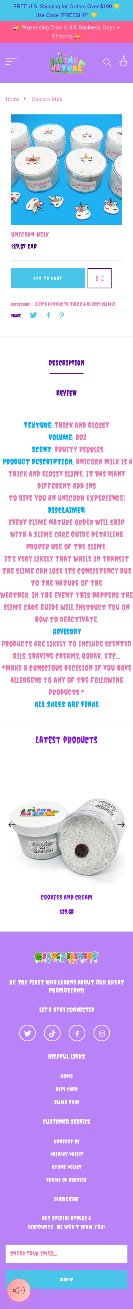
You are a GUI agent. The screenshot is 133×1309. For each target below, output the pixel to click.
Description (67, 363)
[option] (66, 169)
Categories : (21, 304)
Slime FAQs (66, 1102)
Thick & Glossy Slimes (93, 304)
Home (13, 99)
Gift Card (67, 1089)
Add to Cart (48, 278)
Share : (17, 316)
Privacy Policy (66, 1154)
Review (66, 393)
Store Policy (66, 1167)
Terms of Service (66, 1180)
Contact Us (66, 1141)
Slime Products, (52, 304)
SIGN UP (66, 1279)
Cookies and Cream (66, 897)
